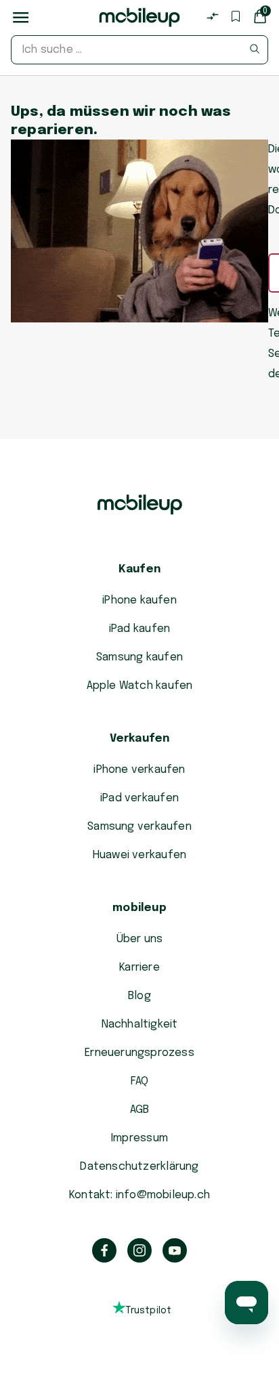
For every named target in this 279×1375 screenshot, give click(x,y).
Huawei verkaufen (139, 855)
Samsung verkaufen (139, 826)
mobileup (139, 908)
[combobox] (139, 49)
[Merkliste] (235, 16)
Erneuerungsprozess (139, 1053)
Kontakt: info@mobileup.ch (139, 1195)
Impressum (139, 1138)
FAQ (140, 1081)
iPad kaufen (139, 629)
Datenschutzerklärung (139, 1166)
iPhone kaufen (139, 600)
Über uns (139, 939)
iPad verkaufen (139, 798)
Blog (139, 996)
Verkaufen (140, 738)
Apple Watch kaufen (140, 686)
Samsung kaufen (139, 657)
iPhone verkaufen (139, 770)
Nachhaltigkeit (140, 1024)
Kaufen (139, 569)
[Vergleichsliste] (212, 16)
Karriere (139, 967)
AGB (140, 1110)
